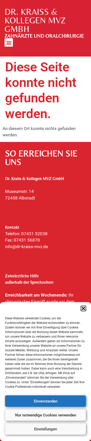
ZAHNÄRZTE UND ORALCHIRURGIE (44, 36)
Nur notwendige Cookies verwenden (45, 415)
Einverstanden (45, 401)
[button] (83, 308)
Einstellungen (45, 429)
